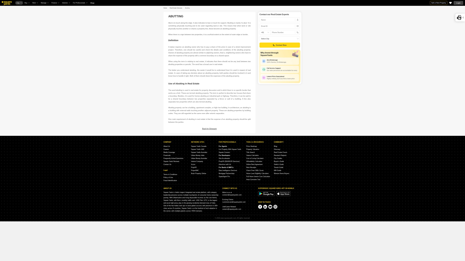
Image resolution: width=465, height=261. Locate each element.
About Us (166, 146)
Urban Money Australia (199, 158)
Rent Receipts (251, 167)
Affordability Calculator (254, 161)
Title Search (250, 152)
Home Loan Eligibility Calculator (257, 173)
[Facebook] (260, 207)
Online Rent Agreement (254, 164)
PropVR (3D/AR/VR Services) (229, 161)
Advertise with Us (225, 164)
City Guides (278, 158)
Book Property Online (198, 173)
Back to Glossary (209, 129)
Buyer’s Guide (279, 161)
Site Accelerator (224, 158)
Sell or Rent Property (438, 3)
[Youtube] (270, 207)
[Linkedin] (265, 207)
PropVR (194, 167)
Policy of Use (168, 177)
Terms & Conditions (170, 174)
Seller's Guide (279, 164)
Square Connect (224, 152)
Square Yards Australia (199, 152)
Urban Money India (197, 155)
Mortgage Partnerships (227, 173)
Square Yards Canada (198, 146)
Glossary (277, 149)
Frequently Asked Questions (173, 158)
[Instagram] (275, 207)
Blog (275, 146)
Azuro (193, 164)
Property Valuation (252, 149)
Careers (166, 149)
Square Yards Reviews (171, 161)
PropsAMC (195, 170)
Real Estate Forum (280, 152)
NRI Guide (277, 170)
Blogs (92, 3)
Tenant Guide (278, 167)
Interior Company (197, 161)
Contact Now (281, 45)
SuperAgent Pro (224, 176)
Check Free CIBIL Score (255, 170)
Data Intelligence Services (228, 170)
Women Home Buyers (281, 173)
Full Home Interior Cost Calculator (258, 176)
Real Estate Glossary (176, 8)
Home (165, 8)
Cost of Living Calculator (255, 158)
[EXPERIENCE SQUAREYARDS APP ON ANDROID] (266, 195)
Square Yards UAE (197, 149)
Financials (167, 155)
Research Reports (280, 155)
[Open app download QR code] (460, 17)
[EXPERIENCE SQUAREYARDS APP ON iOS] (283, 195)
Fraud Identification (170, 180)
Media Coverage (169, 152)
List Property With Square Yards (230, 149)
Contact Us (167, 164)
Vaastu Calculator (252, 155)
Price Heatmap (251, 146)
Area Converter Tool (253, 179)
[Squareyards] (7, 3)
